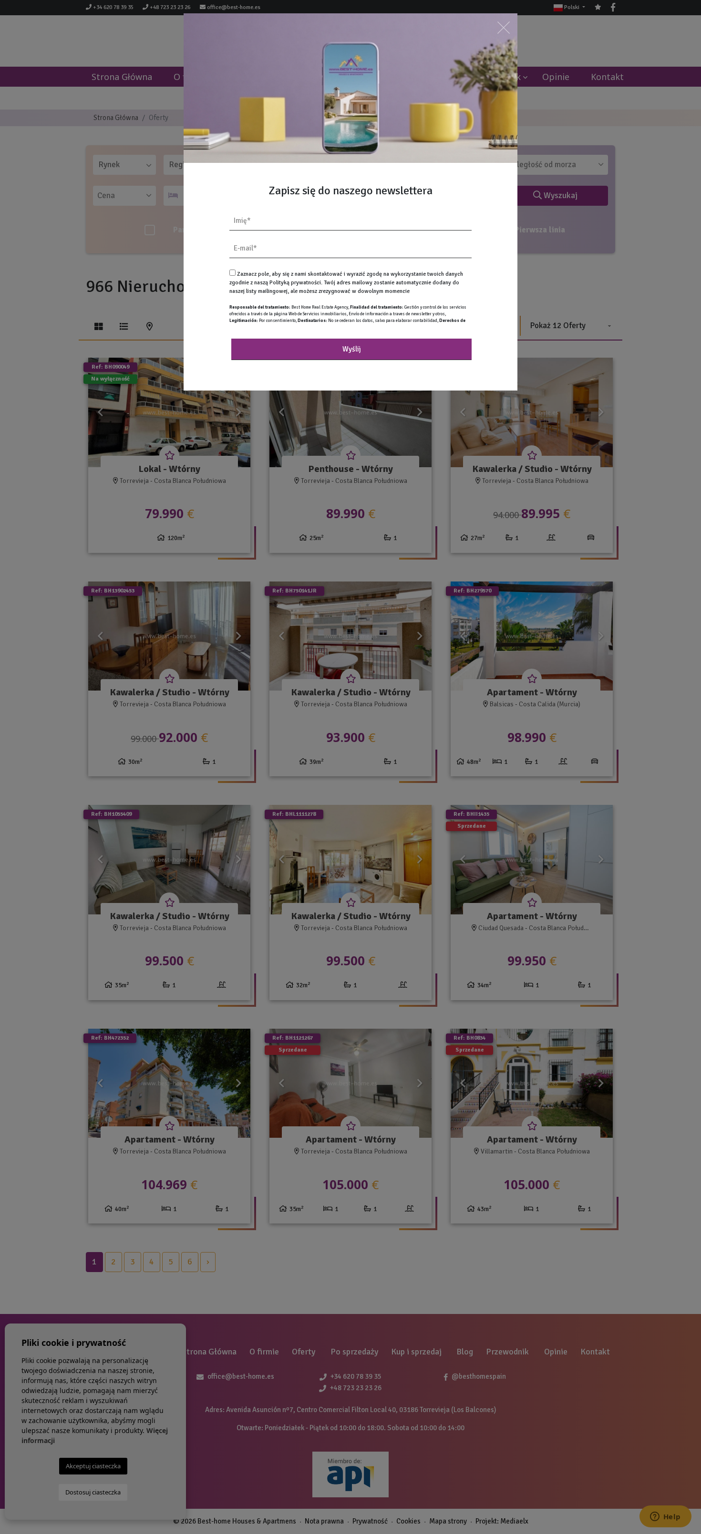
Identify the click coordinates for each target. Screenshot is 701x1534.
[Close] (503, 27)
